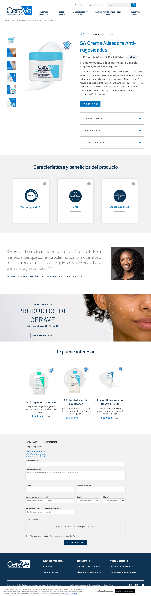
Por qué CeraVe (50, 572)
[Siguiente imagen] (11, 113)
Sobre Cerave (62, 13)
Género (106, 497)
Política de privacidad (121, 567)
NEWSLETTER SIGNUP (134, 13)
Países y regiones (119, 561)
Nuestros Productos (43, 13)
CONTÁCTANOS (83, 561)
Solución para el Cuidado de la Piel (108, 13)
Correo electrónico (84, 486)
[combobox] (119, 5)
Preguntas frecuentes (95, 5)
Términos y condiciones (89, 572)
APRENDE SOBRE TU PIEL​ (80, 13)
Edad (79, 497)
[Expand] (112, 118)
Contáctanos (79, 5)
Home (7, 20)
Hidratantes (27, 20)
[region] (75, 591)
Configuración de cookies (105, 591)
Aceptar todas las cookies (124, 591)
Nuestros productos (53, 561)
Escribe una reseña (105, 35)
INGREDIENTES (49, 567)
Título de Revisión (32, 460)
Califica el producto (35, 451)
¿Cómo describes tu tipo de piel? (37, 497)
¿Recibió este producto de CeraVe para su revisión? (44, 508)
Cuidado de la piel (16, 20)
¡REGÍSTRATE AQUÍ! (43, 335)
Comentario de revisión (34, 469)
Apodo (28, 486)
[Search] (133, 5)
